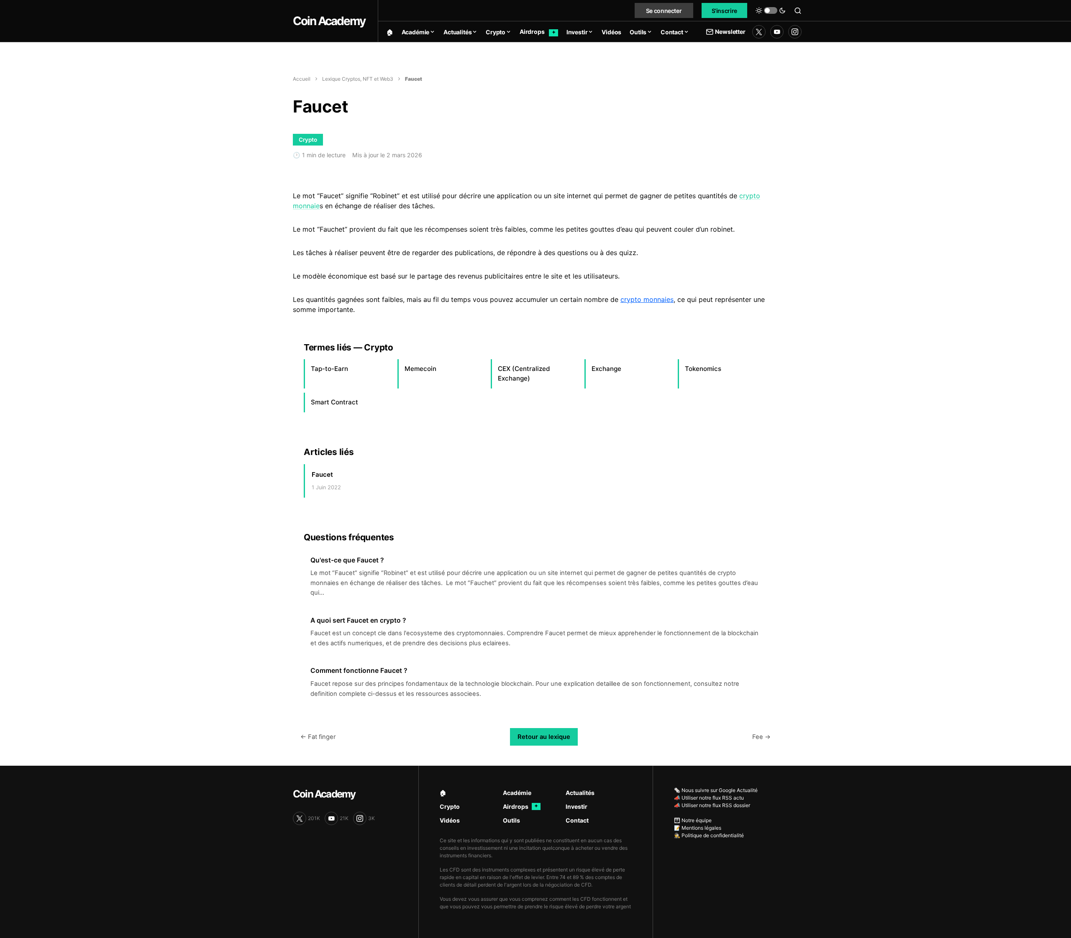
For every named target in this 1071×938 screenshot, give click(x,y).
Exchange (606, 369)
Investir (576, 806)
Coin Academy (329, 21)
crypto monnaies (647, 299)
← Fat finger (318, 737)
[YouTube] (777, 31)
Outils (511, 820)
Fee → (761, 737)
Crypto (450, 806)
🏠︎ (443, 792)
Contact (577, 820)
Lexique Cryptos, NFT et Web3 (357, 79)
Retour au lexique (544, 737)
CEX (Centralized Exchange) (524, 373)
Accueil (301, 79)
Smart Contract (334, 402)
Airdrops (520, 806)
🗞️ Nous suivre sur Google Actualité (716, 790)
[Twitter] (759, 31)
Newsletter (730, 31)
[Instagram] (795, 31)
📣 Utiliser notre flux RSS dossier (712, 805)
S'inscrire (725, 10)
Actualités (580, 792)
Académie (517, 792)
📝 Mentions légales (697, 828)
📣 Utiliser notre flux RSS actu (709, 798)
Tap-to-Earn (329, 369)
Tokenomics (703, 369)
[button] (771, 10)
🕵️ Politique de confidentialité (709, 835)
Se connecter (664, 10)
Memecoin (420, 369)
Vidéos (450, 820)
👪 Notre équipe (693, 820)
